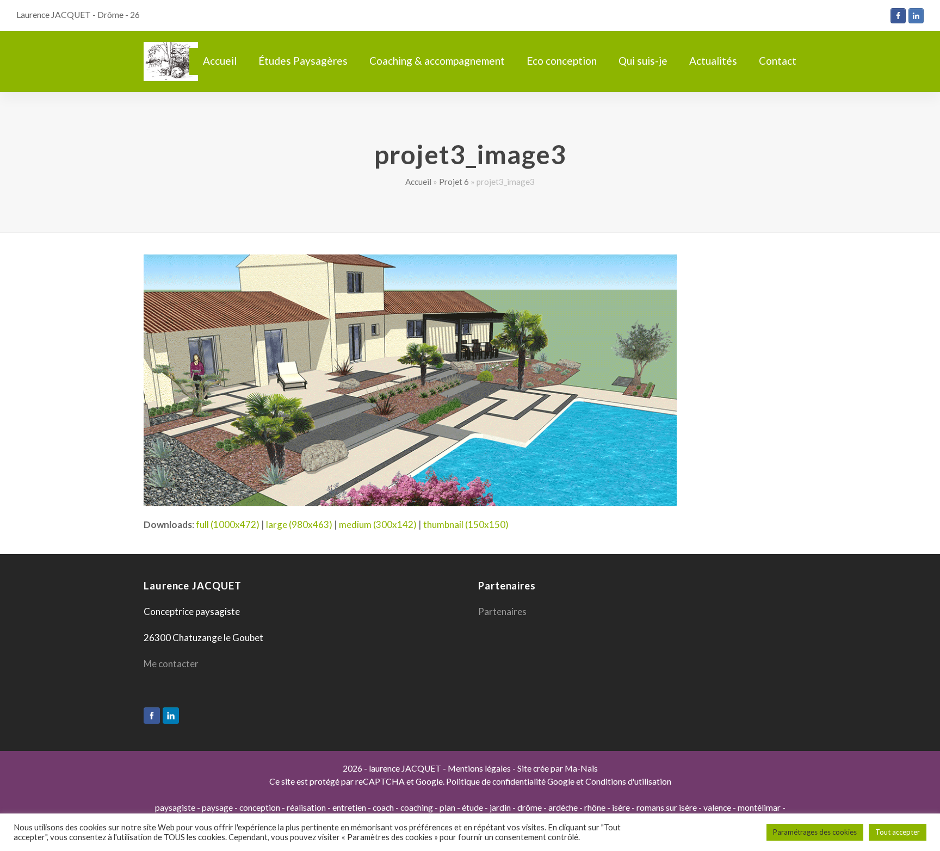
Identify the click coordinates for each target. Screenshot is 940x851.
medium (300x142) (378, 524)
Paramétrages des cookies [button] (815, 832)
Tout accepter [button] (897, 832)
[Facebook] (152, 715)
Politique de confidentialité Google (510, 781)
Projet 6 (454, 182)
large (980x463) (299, 524)
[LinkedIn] (171, 715)
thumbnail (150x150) (466, 524)
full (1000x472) (227, 524)
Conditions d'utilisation (628, 781)
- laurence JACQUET (401, 768)
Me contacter (171, 663)
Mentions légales (479, 768)
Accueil (418, 182)
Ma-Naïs (581, 768)
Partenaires (502, 611)
